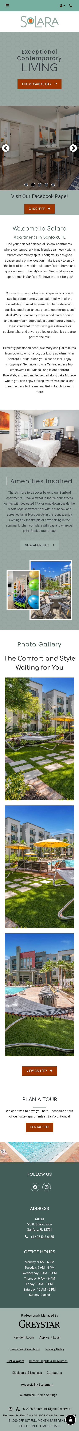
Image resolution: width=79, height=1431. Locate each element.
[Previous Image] (6, 148)
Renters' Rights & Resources (49, 1361)
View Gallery (37, 1071)
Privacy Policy (56, 1349)
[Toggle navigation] (7, 6)
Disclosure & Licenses (28, 1373)
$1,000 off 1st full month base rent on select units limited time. (40, 1423)
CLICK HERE (42, 209)
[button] (62, 6)
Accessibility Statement (38, 1384)
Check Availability (37, 84)
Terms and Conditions (26, 1349)
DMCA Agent (16, 1361)
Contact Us (39, 1127)
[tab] (26, 184)
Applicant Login (50, 1337)
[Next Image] (73, 148)
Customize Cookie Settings (38, 1395)
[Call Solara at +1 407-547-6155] (71, 6)
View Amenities (37, 545)
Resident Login (24, 1337)
